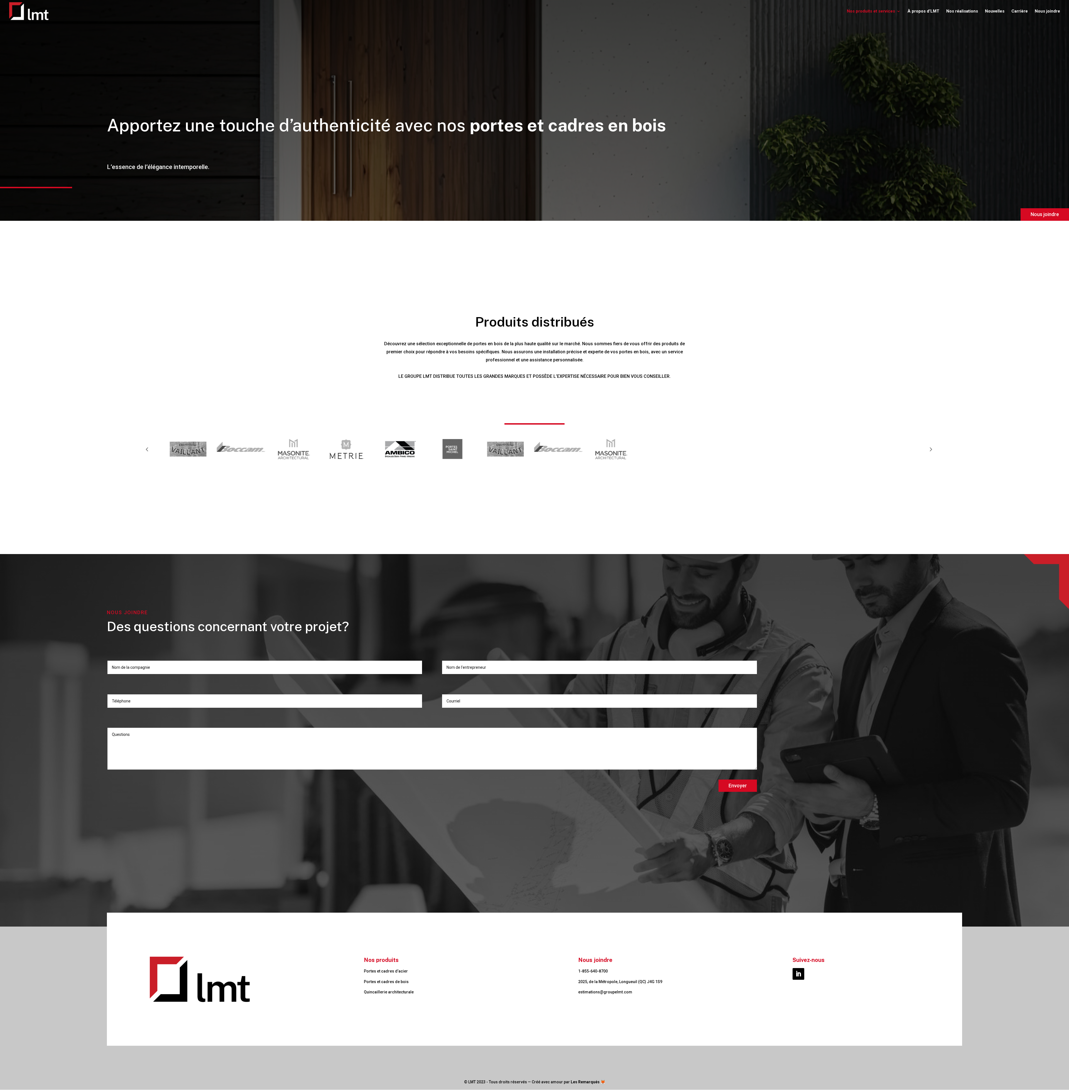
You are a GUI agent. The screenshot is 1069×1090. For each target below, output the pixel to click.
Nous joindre (1047, 11)
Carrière (1019, 11)
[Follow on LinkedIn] (798, 974)
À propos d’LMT (923, 11)
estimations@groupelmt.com (605, 992)
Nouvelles (994, 11)
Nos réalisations (962, 11)
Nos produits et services (871, 11)
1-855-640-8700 (593, 971)
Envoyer (738, 785)
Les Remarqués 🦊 (588, 1082)
